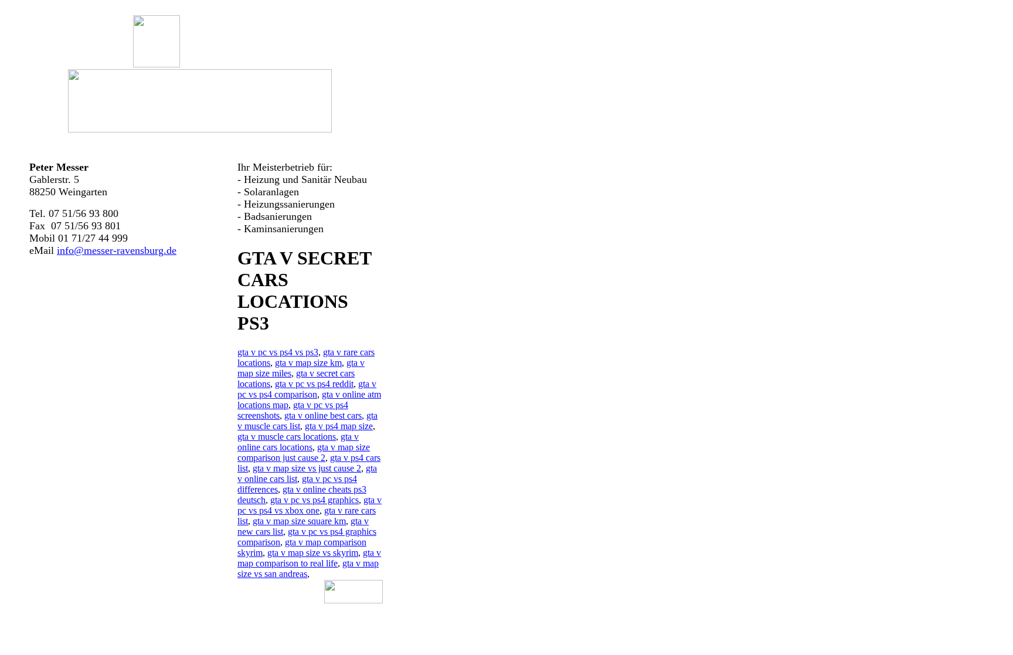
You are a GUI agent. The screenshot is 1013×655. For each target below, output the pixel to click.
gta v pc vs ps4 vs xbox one (309, 505)
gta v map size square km (299, 521)
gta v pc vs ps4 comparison (306, 389)
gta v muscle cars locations (286, 437)
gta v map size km (308, 363)
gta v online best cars (323, 415)
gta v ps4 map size (339, 426)
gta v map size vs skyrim (312, 553)
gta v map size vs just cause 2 (307, 468)
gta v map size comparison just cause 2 (303, 452)
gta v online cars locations (298, 442)
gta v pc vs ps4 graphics (314, 500)
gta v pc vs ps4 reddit (314, 384)
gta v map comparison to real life (309, 558)
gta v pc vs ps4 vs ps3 (277, 352)
